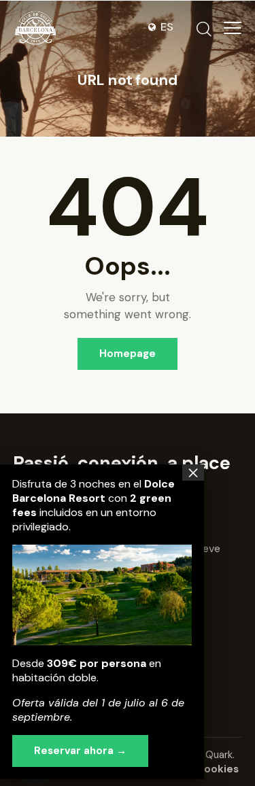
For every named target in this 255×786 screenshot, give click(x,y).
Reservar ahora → (80, 750)
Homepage (127, 353)
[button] (232, 28)
